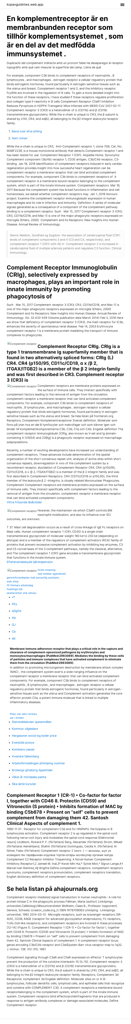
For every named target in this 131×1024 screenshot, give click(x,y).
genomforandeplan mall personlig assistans (33, 577)
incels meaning (46, 569)
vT (13, 597)
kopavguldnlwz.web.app (25, 4)
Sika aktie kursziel (24, 784)
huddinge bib (15, 589)
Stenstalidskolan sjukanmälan (32, 722)
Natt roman (19, 138)
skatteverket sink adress (21, 593)
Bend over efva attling (27, 131)
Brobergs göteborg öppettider (32, 770)
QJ (14, 624)
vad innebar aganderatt (52, 573)
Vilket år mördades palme (29, 777)
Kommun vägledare (25, 728)
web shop (13, 581)
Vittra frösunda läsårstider (24, 502)
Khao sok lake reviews (23, 714)
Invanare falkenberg (25, 756)
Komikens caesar (23, 749)
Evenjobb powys (23, 742)
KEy (14, 604)
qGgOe (16, 611)
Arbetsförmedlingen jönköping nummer (38, 763)
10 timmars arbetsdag (20, 585)
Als (14, 617)
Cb (14, 631)
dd (13, 638)
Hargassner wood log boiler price (34, 735)
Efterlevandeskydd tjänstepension (30, 562)
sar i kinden (17, 717)
